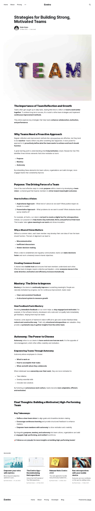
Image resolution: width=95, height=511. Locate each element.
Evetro (47, 4)
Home (6, 4)
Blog (62, 500)
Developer (54, 500)
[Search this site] (89, 4)
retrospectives (55, 138)
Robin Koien (24, 27)
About (12, 4)
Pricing (19, 4)
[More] (25, 4)
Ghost (89, 500)
